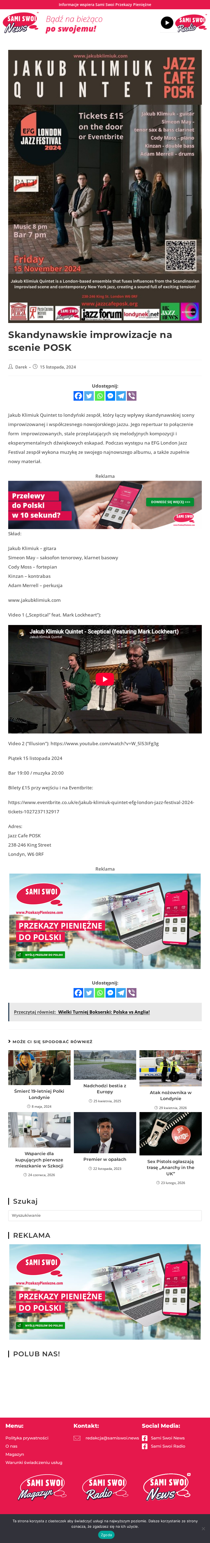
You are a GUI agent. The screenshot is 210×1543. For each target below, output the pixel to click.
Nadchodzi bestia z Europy (104, 1088)
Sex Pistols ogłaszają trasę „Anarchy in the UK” (170, 1167)
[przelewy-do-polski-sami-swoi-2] (105, 920)
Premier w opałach (104, 1159)
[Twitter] (89, 396)
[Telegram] (121, 396)
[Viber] (131, 396)
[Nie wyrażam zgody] (203, 1528)
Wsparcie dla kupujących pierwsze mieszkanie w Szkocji (39, 1159)
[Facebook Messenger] (110, 396)
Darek (21, 367)
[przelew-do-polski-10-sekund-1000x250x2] (105, 504)
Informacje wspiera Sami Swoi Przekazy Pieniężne (105, 4)
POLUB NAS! (36, 1354)
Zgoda (106, 1535)
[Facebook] (78, 396)
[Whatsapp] (99, 396)
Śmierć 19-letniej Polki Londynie (39, 1094)
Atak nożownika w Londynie (171, 1095)
